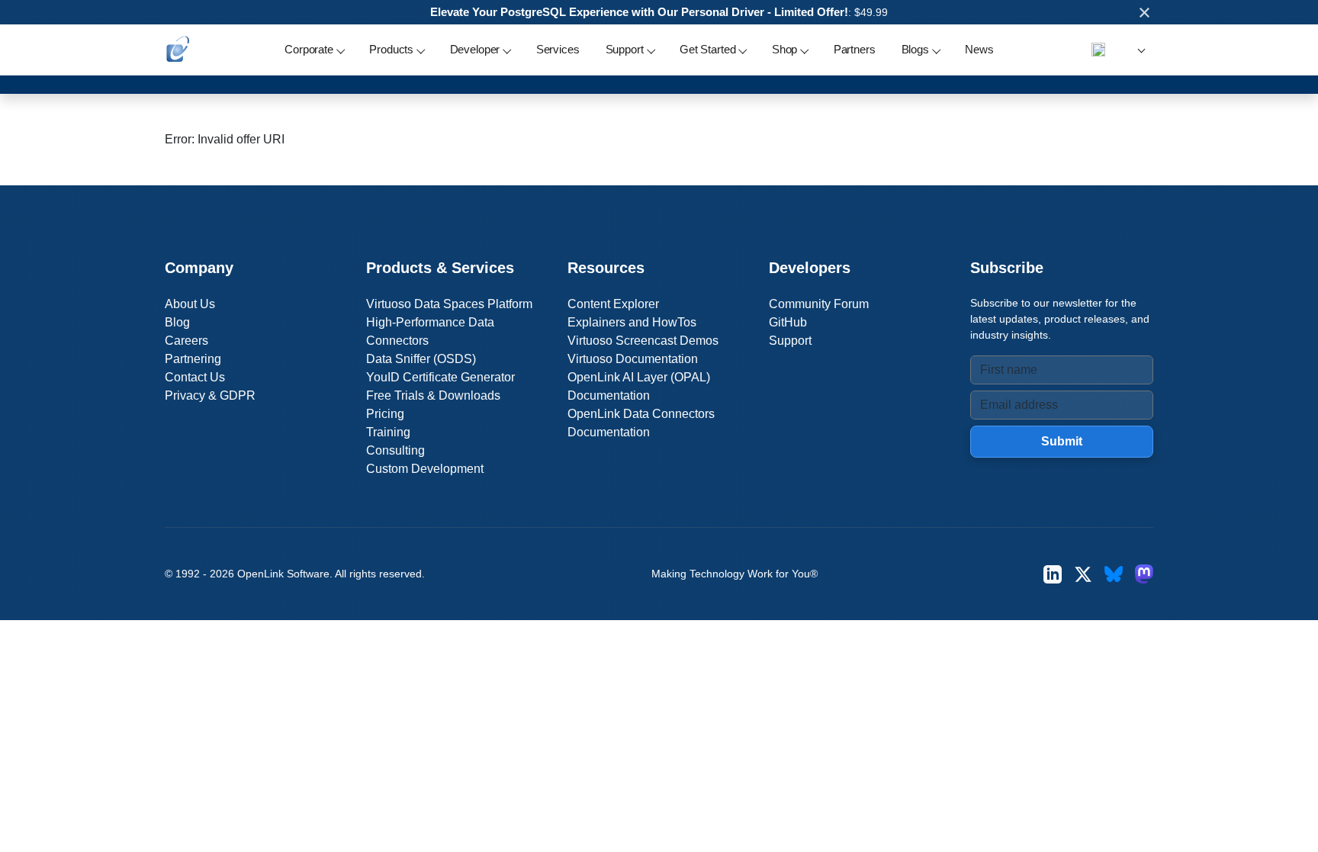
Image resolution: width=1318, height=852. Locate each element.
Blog (177, 322)
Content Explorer (613, 303)
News (979, 49)
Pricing (385, 413)
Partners (855, 49)
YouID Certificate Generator (440, 377)
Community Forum (819, 303)
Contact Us (195, 377)
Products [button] (391, 49)
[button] (1139, 50)
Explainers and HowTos (631, 322)
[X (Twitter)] (1083, 574)
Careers (186, 340)
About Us (190, 303)
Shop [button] (784, 49)
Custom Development (425, 468)
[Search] (1098, 49)
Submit (1061, 441)
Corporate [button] (308, 49)
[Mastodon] (1144, 574)
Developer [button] (475, 49)
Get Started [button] (707, 49)
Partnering (193, 358)
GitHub (788, 322)
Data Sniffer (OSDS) (421, 358)
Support (790, 340)
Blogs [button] (915, 49)
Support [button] (625, 49)
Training (388, 432)
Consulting (395, 450)
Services (558, 49)
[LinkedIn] (1052, 574)
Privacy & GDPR (210, 395)
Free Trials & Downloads (433, 395)
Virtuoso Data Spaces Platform (449, 303)
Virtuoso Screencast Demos (642, 340)
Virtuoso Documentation (632, 358)
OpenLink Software (283, 573)
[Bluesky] (1113, 574)
